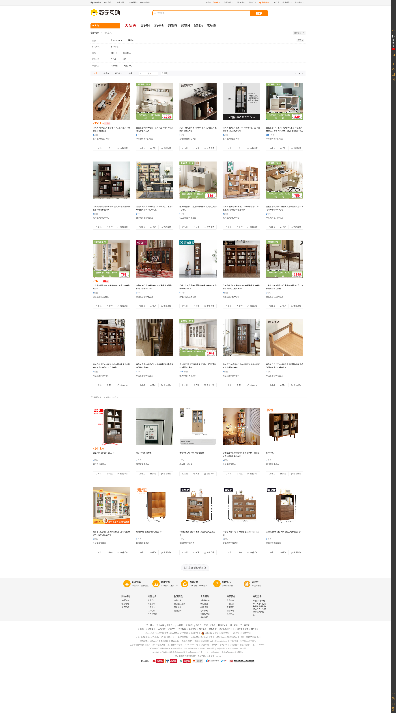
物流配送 (178, 596)
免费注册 (125, 600)
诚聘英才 (151, 629)
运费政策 (177, 600)
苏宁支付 (151, 600)
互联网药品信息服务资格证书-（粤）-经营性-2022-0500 (237, 637)
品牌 (94, 41)
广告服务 (230, 604)
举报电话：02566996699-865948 (243, 641)
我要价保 (204, 604)
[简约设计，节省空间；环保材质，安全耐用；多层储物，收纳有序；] (154, 426)
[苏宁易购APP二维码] (393, 703)
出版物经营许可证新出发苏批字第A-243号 (195, 637)
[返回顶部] (393, 709)
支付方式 (152, 596)
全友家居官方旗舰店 (144, 139)
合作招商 (230, 600)
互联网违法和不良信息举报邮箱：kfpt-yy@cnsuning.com (204, 641)
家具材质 (95, 59)
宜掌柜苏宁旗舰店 (186, 543)
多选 (299, 40)
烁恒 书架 (270, 453)
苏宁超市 (146, 25)
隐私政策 (213, 629)
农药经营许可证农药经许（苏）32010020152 (248, 645)
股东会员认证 (242, 629)
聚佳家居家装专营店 (101, 139)
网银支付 (151, 604)
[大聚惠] (130, 25)
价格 (94, 53)
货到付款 (151, 611)
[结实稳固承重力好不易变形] (198, 505)
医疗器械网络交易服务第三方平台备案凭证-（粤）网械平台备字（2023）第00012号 (164, 645)
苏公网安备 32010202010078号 (217, 633)
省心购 (255, 582)
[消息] (393, 55)
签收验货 (177, 607)
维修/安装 (204, 607)
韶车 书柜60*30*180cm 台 (104, 453)
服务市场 (230, 611)
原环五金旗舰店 (142, 464)
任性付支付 (152, 614)
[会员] (393, 30)
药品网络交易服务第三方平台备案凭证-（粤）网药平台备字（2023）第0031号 (182, 649)
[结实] (154, 505)
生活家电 (198, 25)
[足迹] (393, 69)
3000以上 (127, 53)
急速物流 (165, 582)
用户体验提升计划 (226, 629)
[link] (95, 73)
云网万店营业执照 (219, 645)
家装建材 (185, 25)
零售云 (198, 625)
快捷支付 (151, 607)
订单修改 (204, 611)
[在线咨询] (393, 693)
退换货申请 (205, 614)
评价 (95, 135)
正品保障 (136, 582)
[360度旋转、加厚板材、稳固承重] (241, 426)
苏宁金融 (160, 625)
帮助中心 (226, 582)
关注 (111, 148)
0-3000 (114, 53)
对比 (99, 148)
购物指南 (125, 596)
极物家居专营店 (229, 464)
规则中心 (230, 614)
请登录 (208, 3)
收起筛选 (297, 33)
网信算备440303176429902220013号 (231, 649)
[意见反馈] (393, 698)
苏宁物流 (189, 625)
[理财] (393, 63)
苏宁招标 (202, 629)
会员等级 (125, 604)
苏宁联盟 (182, 629)
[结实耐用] (111, 426)
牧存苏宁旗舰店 (185, 464)
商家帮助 (230, 607)
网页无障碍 (145, 3)
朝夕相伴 (254, 629)
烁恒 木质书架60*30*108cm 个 (149, 532)
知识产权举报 (209, 625)
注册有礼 (217, 3)
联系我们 (141, 629)
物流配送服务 (179, 604)
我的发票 (204, 617)
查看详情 (124, 148)
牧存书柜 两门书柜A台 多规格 (191, 453)
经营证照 (175, 641)
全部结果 (94, 32)
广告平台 (172, 629)
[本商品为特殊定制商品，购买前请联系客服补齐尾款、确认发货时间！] (111, 101)
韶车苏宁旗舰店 (99, 464)
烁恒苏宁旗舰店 (272, 464)
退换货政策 (205, 600)
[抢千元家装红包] (154, 101)
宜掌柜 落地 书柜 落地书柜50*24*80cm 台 (283, 532)
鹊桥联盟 (192, 629)
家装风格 (95, 66)
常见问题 (125, 607)
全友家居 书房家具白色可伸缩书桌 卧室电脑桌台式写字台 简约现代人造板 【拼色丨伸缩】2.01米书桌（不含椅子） (284, 131)
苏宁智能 (234, 625)
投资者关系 (222, 625)
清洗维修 (211, 25)
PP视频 (180, 625)
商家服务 (231, 596)
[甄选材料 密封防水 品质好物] (198, 426)
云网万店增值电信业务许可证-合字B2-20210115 (155, 637)
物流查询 (177, 611)
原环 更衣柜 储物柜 (144, 453)
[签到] (393, 74)
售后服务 (204, 596)
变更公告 (205, 645)
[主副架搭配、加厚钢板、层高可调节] (111, 505)
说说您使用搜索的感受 (195, 567)
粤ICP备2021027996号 (242, 633)
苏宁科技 (150, 625)
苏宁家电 (159, 25)
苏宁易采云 (245, 625)
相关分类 (95, 47)
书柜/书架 (114, 47)
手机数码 (172, 25)
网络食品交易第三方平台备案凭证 (154, 641)
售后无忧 (194, 582)
